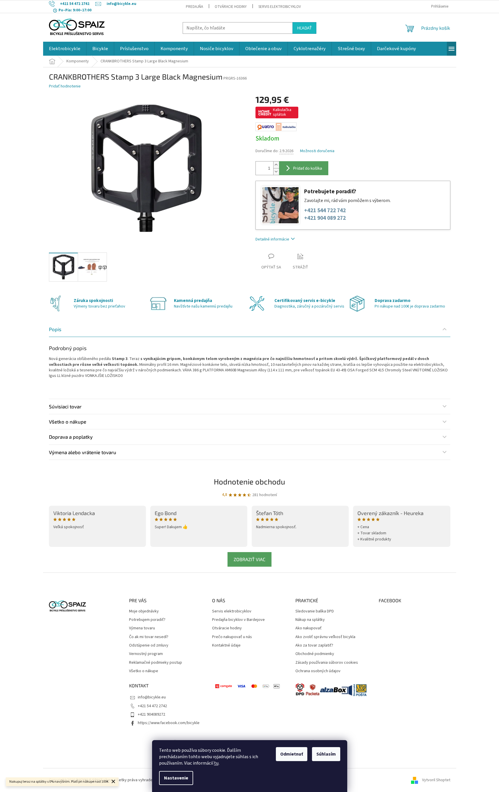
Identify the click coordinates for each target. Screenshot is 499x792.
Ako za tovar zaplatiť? (314, 645)
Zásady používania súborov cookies (326, 662)
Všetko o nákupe (143, 671)
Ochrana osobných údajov (318, 671)
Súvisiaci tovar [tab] (65, 406)
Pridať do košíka (307, 168)
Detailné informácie (272, 239)
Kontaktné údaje (226, 645)
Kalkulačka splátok (282, 112)
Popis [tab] (55, 329)
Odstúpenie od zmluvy (148, 645)
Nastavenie (176, 778)
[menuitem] (64, 49)
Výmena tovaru (142, 628)
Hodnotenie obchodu (249, 481)
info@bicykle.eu (152, 697)
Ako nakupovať (308, 628)
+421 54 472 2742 (152, 706)
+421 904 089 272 (325, 218)
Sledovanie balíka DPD (314, 611)
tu (216, 763)
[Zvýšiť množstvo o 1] (276, 164)
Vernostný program (146, 654)
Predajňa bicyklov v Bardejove (238, 620)
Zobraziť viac (249, 559)
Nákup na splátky (310, 620)
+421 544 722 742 (325, 211)
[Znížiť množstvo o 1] (276, 171)
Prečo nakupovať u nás (232, 637)
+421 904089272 (151, 714)
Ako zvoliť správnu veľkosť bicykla (325, 637)
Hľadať (304, 27)
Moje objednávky (144, 611)
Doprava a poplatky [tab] (71, 437)
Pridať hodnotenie (65, 86)
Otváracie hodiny (231, 6)
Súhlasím (326, 754)
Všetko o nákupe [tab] (67, 421)
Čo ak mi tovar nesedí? (148, 637)
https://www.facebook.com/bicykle (169, 723)
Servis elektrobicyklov (279, 6)
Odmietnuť (291, 754)
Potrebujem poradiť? (147, 620)
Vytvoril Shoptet (436, 780)
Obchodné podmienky (314, 654)
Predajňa (194, 6)
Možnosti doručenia (317, 151)
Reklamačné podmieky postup (155, 662)
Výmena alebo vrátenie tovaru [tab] (82, 452)
